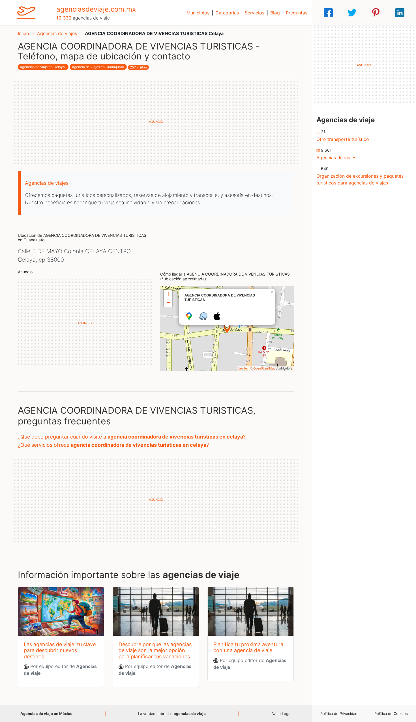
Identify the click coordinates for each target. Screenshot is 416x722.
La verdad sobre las (172, 713)
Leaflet (243, 368)
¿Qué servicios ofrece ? (113, 445)
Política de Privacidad (338, 713)
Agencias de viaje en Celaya (42, 67)
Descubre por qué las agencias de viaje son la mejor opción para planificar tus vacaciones (155, 650)
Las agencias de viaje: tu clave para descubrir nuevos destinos (60, 650)
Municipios (197, 13)
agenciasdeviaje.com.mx (96, 9)
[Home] (26, 12)
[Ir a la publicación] (61, 611)
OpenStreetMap (264, 368)
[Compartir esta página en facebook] (328, 12)
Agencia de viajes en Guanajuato (98, 67)
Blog (275, 13)
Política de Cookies (391, 713)
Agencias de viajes (57, 33)
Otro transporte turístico (342, 139)
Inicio (23, 33)
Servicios (254, 13)
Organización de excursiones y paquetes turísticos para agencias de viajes (360, 179)
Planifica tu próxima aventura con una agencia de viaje (248, 647)
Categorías (227, 13)
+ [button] (168, 293)
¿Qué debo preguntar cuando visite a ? (132, 437)
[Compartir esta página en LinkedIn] (399, 12)
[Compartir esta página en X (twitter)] (352, 12)
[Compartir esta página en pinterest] (375, 12)
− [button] (168, 302)
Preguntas (296, 13)
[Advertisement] (156, 121)
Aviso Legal (281, 713)
